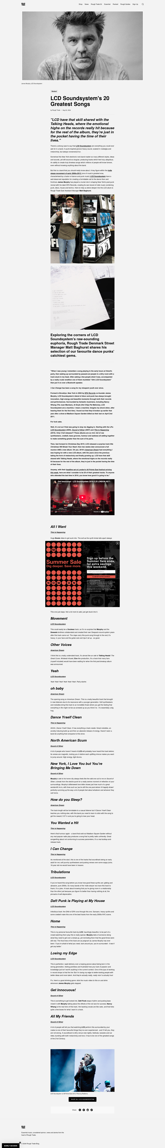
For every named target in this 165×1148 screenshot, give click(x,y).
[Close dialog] (117, 543)
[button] (10, 1145)
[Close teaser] (20, 1143)
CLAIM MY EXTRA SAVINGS (101, 576)
